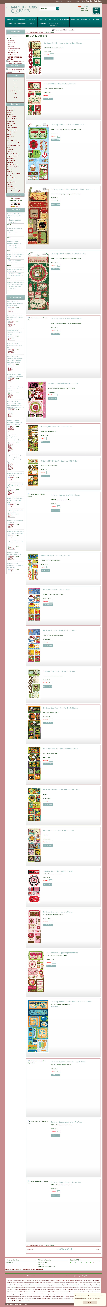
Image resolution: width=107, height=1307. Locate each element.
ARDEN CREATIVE (13, 52)
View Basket (96, 9)
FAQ (15, 97)
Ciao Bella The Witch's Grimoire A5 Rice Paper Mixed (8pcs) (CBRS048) (15, 303)
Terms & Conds (58, 1)
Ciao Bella (9, 169)
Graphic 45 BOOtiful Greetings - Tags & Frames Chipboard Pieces (15, 486)
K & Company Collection (13, 173)
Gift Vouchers (21, 19)
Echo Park (10, 184)
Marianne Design (11, 178)
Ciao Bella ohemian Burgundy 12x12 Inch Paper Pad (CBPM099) (15, 389)
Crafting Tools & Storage (13, 154)
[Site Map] (40, 1269)
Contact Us (69, 1)
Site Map (15, 101)
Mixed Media (42, 23)
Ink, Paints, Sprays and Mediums (53, 24)
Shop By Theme (85, 19)
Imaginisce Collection (12, 156)
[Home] (7, 1269)
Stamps (32, 23)
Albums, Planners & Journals (15, 143)
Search (77, 1)
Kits (8, 138)
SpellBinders (10, 162)
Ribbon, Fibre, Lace (12, 140)
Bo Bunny (9, 175)
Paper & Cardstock (11, 23)
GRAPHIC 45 (11, 43)
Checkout (96, 13)
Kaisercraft (72, 1280)
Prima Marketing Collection (14, 167)
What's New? (10, 19)
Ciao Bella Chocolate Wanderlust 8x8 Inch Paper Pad (14, 345)
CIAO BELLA (11, 50)
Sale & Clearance (53, 19)
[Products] (13, 1269)
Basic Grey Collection (13, 164)
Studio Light (10, 171)
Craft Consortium (11, 182)
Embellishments (21, 23)
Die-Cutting (96, 19)
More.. (64, 23)
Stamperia (32, 19)
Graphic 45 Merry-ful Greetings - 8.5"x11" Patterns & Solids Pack (15, 565)
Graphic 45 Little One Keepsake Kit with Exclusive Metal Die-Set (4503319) (14, 422)
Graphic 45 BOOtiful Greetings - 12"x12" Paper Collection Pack (15, 215)
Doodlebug (10, 186)
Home (15, 83)
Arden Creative (11, 160)
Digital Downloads (12, 127)
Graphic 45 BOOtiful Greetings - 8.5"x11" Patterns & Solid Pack (15, 256)
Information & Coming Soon (14, 191)
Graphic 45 (43, 19)
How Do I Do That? (64, 19)
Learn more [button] (98, 1298)
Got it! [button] (89, 1302)
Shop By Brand (75, 19)
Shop (26, 32)
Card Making (10, 158)
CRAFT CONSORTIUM (14, 49)
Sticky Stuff (10, 151)
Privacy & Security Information (47, 1266)
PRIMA (10, 45)
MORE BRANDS (11, 188)
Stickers (41, 32)
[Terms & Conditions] (31, 1269)
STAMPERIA (11, 41)
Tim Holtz (9, 180)
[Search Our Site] (20, 1269)
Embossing (10, 149)
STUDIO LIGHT (12, 54)
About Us (15, 87)
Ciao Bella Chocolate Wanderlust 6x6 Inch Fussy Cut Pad (14, 332)
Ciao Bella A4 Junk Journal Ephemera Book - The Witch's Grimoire (15, 317)
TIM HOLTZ (11, 47)
